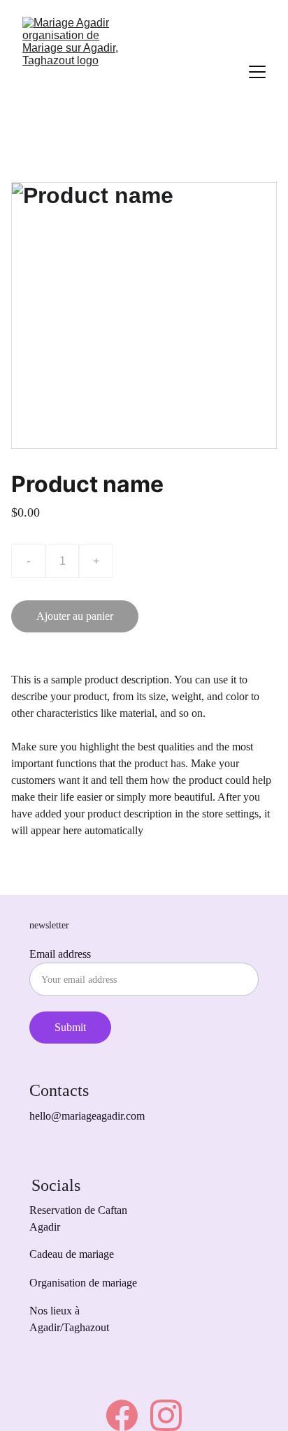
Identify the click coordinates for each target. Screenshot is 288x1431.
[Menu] (257, 72)
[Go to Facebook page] (122, 1415)
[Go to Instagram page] (166, 1415)
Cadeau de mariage (71, 1254)
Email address (60, 954)
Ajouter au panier (74, 616)
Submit (70, 1027)
